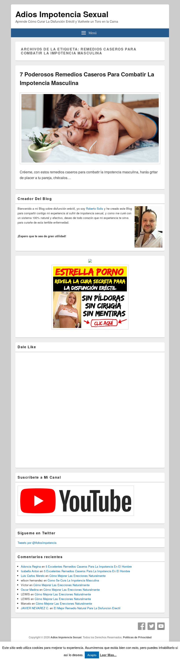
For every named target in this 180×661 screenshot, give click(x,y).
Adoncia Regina (31, 566)
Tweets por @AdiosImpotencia (37, 543)
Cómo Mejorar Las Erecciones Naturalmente (77, 576)
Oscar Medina (30, 589)
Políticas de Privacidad (137, 637)
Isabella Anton (30, 571)
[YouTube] (161, 626)
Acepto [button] (91, 655)
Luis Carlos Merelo (33, 576)
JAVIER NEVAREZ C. (35, 608)
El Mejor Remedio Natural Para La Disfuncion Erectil (87, 608)
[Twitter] (151, 626)
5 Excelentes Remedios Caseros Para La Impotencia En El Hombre (89, 566)
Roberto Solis (94, 208)
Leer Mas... (108, 654)
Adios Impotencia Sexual (61, 14)
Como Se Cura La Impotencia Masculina (73, 580)
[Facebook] (141, 626)
